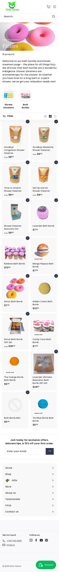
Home (5, 40)
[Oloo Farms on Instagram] (31, 540)
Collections (14, 40)
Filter (10, 116)
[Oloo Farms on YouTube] (41, 540)
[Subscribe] (50, 451)
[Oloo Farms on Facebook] (36, 540)
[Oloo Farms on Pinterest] (46, 540)
